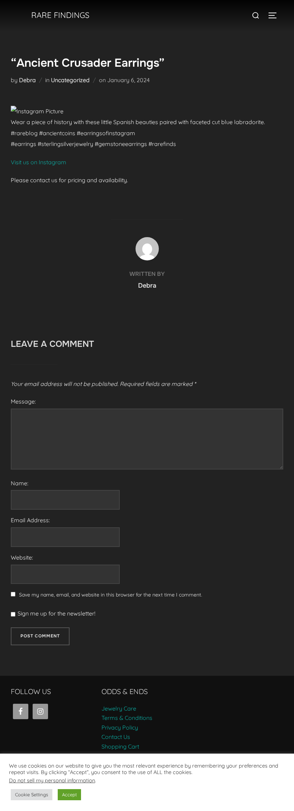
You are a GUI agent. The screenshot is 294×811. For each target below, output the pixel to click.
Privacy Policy (119, 727)
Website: (22, 557)
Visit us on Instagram (38, 162)
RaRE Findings (60, 15)
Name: (19, 483)
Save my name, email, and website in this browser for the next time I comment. (110, 594)
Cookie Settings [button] (31, 794)
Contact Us (115, 736)
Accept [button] (69, 794)
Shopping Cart (120, 746)
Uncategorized (70, 80)
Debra (27, 80)
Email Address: (30, 520)
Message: (23, 401)
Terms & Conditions (126, 717)
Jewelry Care (118, 708)
